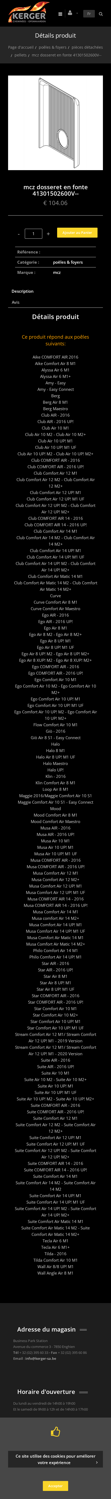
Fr (89, 13)
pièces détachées (87, 47)
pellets (21, 55)
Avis (15, 302)
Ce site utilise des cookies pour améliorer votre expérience (55, 1459)
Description (23, 291)
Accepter (55, 1485)
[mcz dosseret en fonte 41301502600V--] (55, 79)
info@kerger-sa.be (40, 1358)
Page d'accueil (21, 47)
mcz (57, 272)
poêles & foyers (53, 47)
